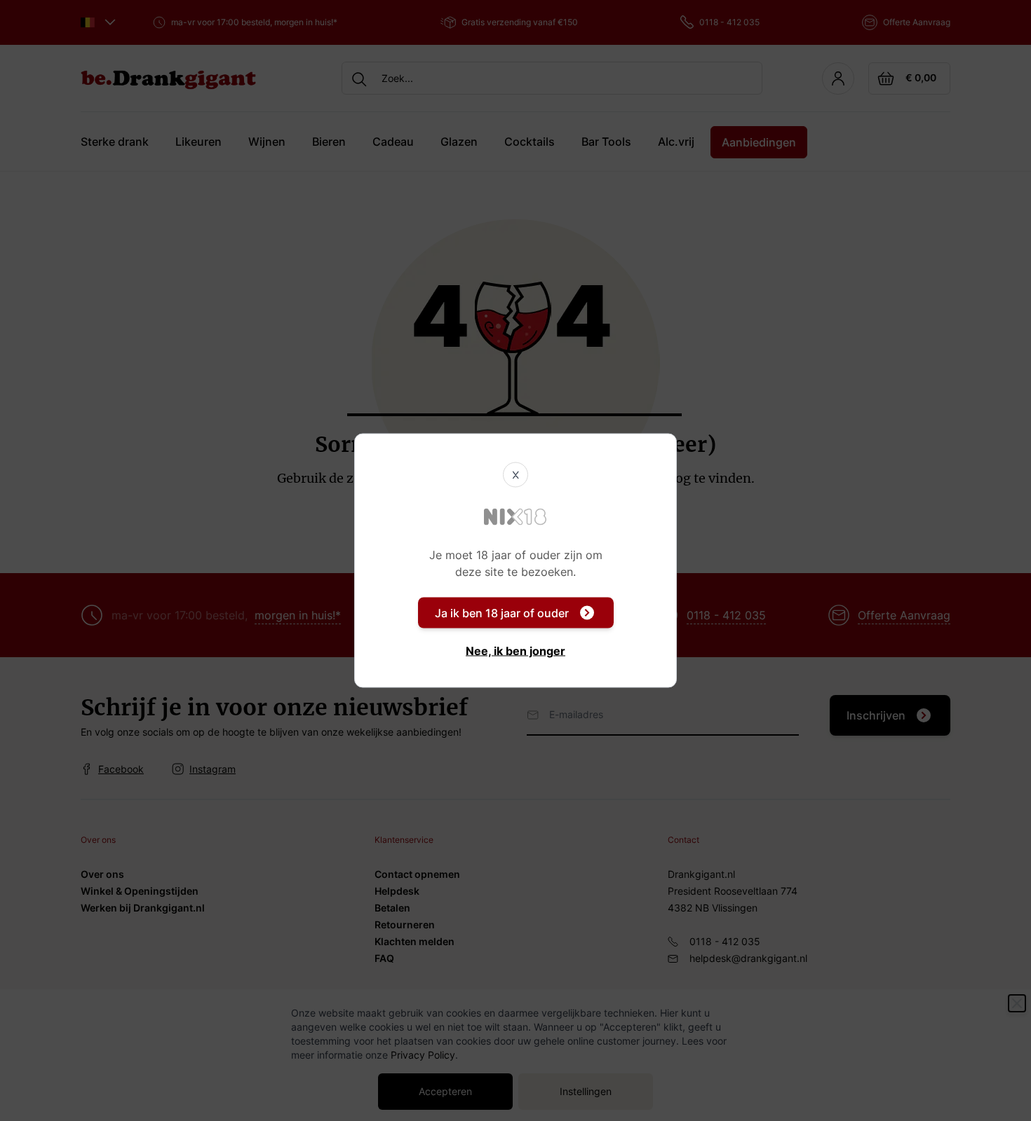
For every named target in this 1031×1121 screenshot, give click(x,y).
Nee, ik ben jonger (515, 651)
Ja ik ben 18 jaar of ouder (502, 613)
